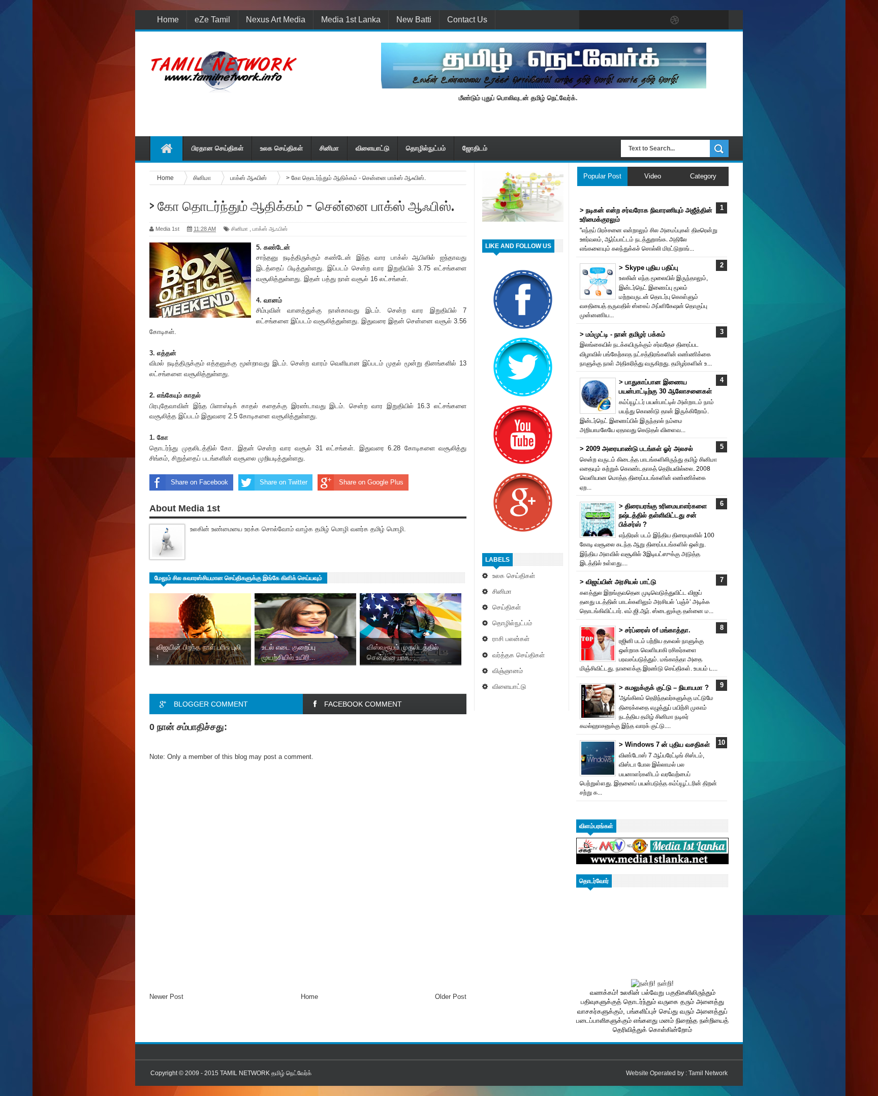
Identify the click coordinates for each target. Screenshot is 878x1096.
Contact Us (467, 19)
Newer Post (166, 996)
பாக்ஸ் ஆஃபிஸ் (270, 229)
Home (168, 19)
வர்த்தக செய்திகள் (518, 655)
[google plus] (717, 20)
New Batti (413, 19)
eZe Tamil (212, 19)
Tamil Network (708, 1073)
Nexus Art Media (275, 19)
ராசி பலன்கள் (510, 639)
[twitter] (611, 20)
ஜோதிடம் (474, 148)
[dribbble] (675, 20)
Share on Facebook (199, 482)
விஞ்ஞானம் (507, 671)
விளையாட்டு (372, 148)
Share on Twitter (283, 482)
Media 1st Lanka (351, 19)
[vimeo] (632, 20)
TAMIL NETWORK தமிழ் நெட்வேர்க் (265, 1073)
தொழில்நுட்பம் (426, 148)
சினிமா (329, 148)
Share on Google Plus (371, 482)
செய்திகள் (506, 607)
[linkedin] (696, 20)
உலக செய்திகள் (281, 148)
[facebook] (589, 20)
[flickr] (653, 20)
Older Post (450, 996)
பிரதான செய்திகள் (217, 148)
